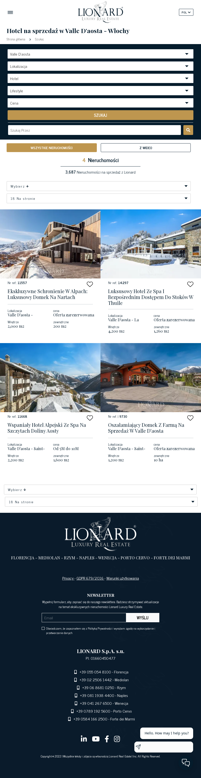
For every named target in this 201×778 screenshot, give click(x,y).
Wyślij (143, 617)
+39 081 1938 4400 (97, 695)
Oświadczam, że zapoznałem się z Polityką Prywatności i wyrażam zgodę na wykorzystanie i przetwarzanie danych (100, 630)
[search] (188, 130)
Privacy (68, 578)
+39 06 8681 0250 (98, 687)
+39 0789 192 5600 (93, 711)
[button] (90, 284)
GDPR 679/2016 (90, 578)
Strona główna (16, 39)
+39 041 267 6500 (96, 703)
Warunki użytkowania (122, 578)
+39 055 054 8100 (95, 672)
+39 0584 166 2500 (90, 719)
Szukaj (39, 39)
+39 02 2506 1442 (96, 679)
